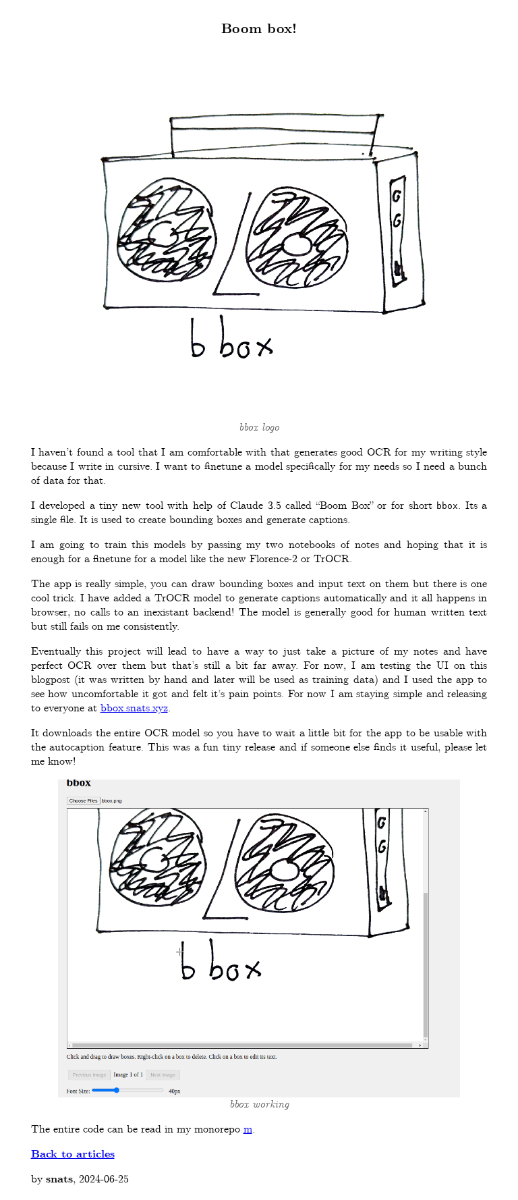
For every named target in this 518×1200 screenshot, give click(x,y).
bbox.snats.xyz (134, 708)
